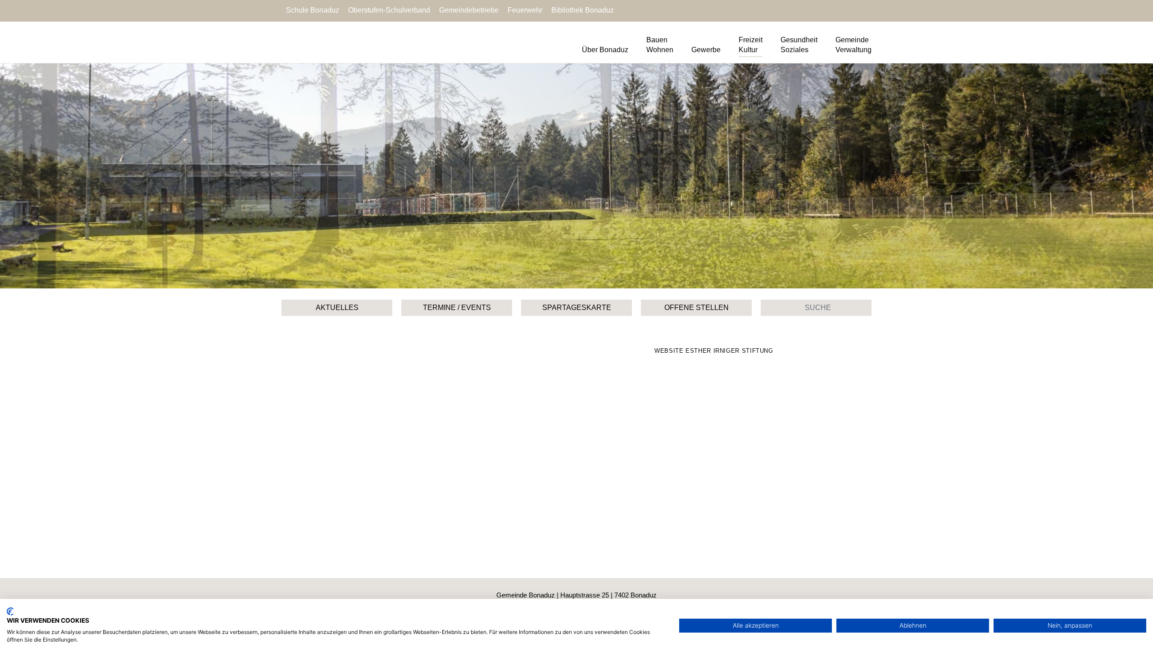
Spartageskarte (576, 307)
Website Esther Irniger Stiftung (713, 350)
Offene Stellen (696, 307)
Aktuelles (337, 307)
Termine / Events (457, 307)
